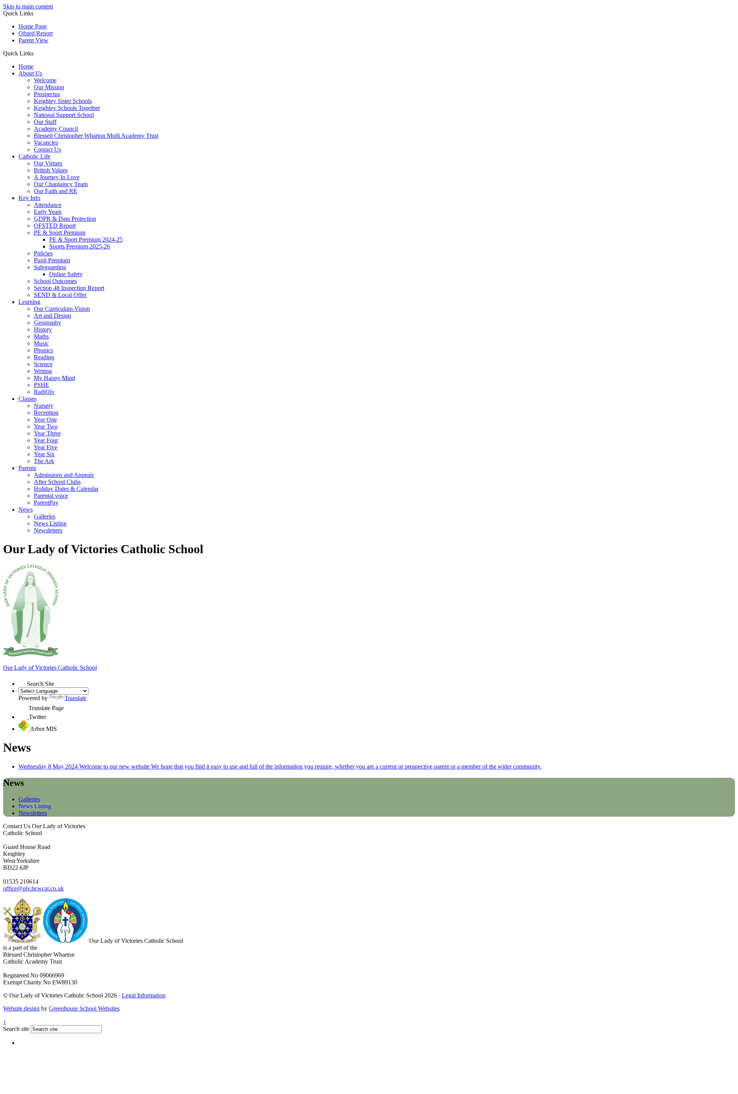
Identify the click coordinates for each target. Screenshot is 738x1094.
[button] (36, 53)
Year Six (44, 454)
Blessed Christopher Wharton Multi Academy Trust (96, 135)
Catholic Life (34, 156)
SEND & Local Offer (60, 295)
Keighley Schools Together (67, 108)
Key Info (29, 198)
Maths (41, 336)
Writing (43, 371)
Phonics (43, 350)
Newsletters (48, 530)
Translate (75, 698)
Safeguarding (50, 267)
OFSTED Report (55, 225)
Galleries (44, 516)
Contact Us (47, 149)
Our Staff (45, 121)
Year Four (46, 440)
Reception (46, 412)
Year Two (46, 426)
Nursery (43, 405)
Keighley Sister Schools (63, 101)
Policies (43, 253)
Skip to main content (28, 6)
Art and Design (52, 315)
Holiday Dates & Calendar (66, 488)
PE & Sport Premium (59, 232)
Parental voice (51, 495)
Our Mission (49, 87)
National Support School (64, 115)
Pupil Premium (52, 260)
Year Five (45, 447)
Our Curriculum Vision (62, 308)
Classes (27, 398)
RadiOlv (44, 392)
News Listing (50, 523)
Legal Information (144, 995)
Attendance (48, 205)
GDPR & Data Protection (65, 218)
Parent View (33, 40)
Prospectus (47, 94)
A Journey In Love (57, 177)
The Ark (44, 461)
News (25, 509)
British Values (51, 170)
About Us (30, 73)
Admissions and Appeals (64, 475)
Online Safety (66, 274)
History (43, 329)
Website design (21, 1008)
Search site (16, 1029)
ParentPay (46, 502)
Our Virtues (48, 163)
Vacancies (46, 142)
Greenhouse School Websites (84, 1008)
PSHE (41, 385)
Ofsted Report (35, 33)
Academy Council (56, 128)
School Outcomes (55, 281)
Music (41, 343)
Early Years (48, 211)
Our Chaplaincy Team (61, 184)
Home (25, 66)
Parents (27, 468)
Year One (45, 419)
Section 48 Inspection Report (69, 288)
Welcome (45, 80)
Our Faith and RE (55, 191)
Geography (47, 322)
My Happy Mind (54, 378)
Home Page (32, 26)
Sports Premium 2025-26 (79, 246)
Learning (29, 302)
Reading (44, 357)
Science (43, 364)
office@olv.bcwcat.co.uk (33, 888)
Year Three (47, 433)
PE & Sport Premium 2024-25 (86, 239)
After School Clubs (57, 482)
